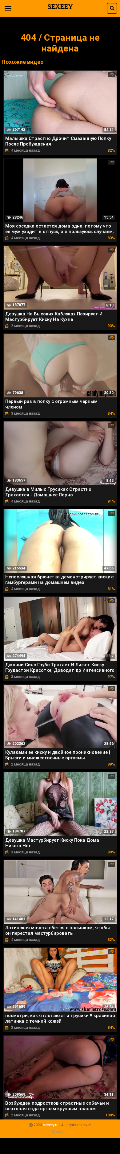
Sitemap (58, 1132)
